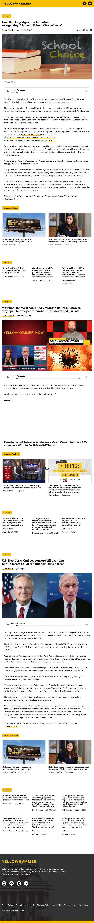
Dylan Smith (7, 30)
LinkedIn (87, 30)
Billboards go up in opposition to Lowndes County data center (17, 240)
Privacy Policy (7, 881)
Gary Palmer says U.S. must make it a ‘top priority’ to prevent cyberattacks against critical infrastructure (42, 272)
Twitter (83, 30)
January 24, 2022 (48, 140)
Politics (6, 16)
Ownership (56, 881)
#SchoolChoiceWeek (31, 134)
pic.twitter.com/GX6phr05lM (42, 137)
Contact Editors (70, 881)
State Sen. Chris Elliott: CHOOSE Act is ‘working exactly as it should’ (14, 270)
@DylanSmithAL (11, 199)
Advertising (83, 881)
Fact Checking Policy (41, 881)
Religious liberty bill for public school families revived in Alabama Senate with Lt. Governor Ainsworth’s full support (73, 272)
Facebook (90, 30)
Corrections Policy (23, 881)
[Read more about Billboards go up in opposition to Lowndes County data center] (24, 225)
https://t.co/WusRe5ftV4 (18, 137)
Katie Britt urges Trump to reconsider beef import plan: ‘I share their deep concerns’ (68, 240)
